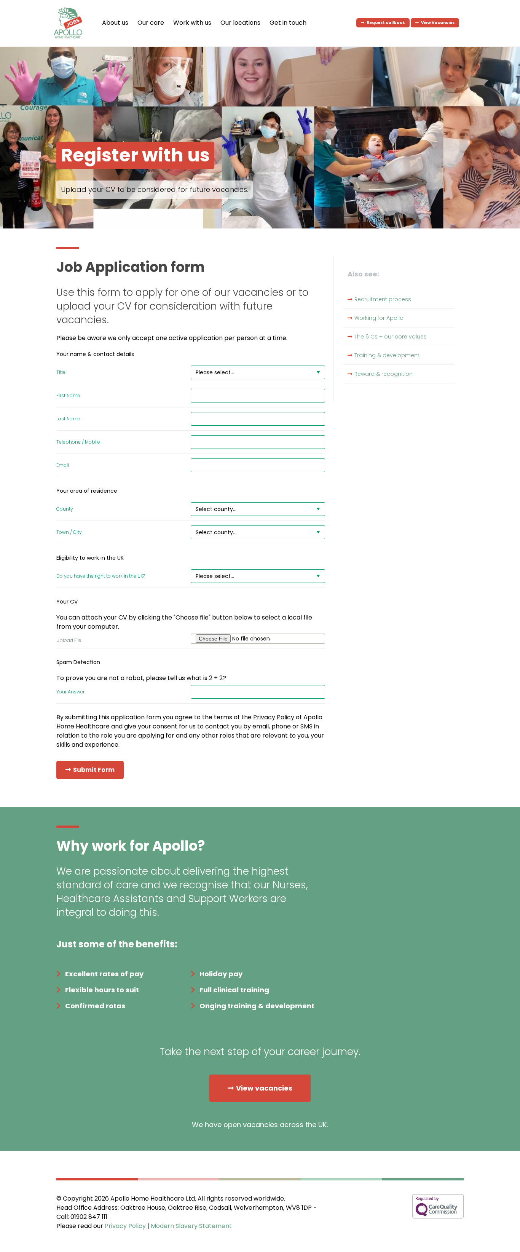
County (64, 509)
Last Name (68, 419)
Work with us (192, 22)
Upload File (68, 640)
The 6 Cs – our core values (390, 336)
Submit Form (94, 769)
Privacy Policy (273, 717)
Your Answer (70, 692)
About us (115, 22)
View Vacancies (438, 23)
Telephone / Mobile (78, 442)
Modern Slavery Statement (191, 1226)
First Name (68, 395)
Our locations (240, 22)
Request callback (386, 23)
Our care (150, 22)
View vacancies (264, 1088)
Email (62, 465)
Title (60, 372)
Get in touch (288, 22)
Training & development (387, 355)
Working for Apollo (379, 318)
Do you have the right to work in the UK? (100, 576)
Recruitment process (382, 299)
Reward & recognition (383, 374)
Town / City (69, 532)
